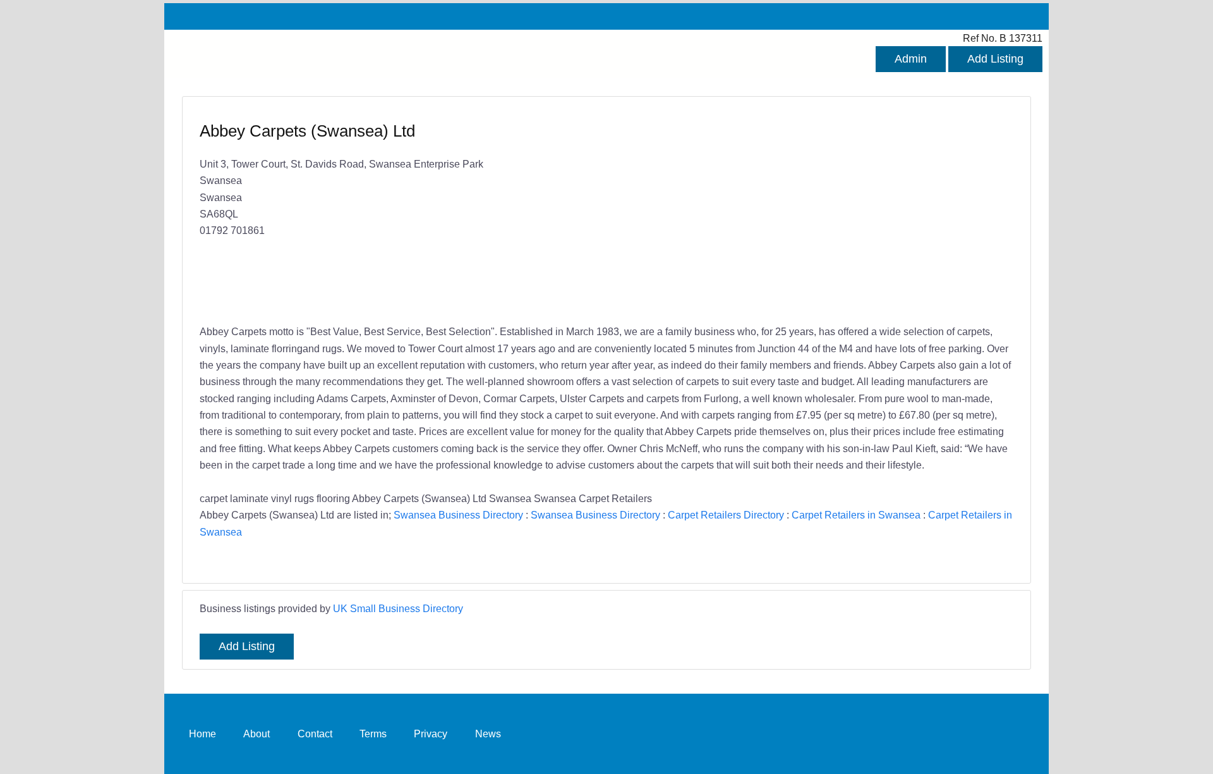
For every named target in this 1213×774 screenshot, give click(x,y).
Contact (315, 733)
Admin (911, 58)
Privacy (430, 733)
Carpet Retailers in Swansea (856, 514)
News (488, 733)
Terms (373, 733)
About (256, 733)
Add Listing (995, 58)
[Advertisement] (803, 211)
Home (202, 733)
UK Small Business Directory (398, 608)
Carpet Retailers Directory (726, 514)
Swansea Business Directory (458, 514)
